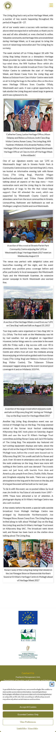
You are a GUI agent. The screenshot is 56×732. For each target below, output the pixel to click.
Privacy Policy (33, 728)
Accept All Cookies (28, 707)
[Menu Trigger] (51, 5)
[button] (52, 684)
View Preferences (28, 722)
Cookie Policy (22, 728)
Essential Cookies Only (28, 714)
